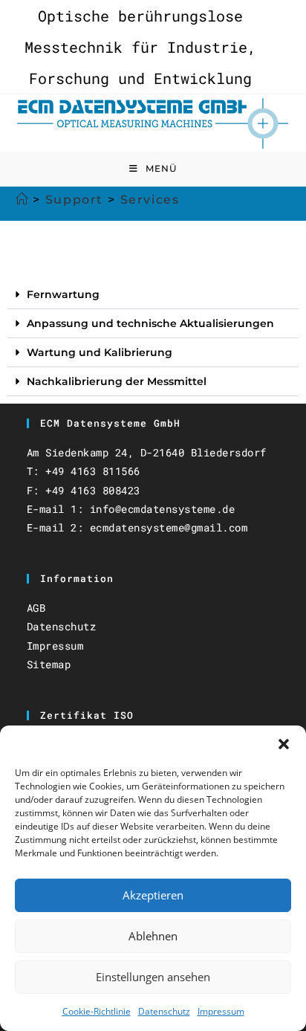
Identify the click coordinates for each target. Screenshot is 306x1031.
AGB (36, 608)
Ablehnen (153, 935)
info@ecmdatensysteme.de (162, 509)
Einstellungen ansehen (153, 976)
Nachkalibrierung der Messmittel (116, 381)
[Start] (22, 200)
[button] (283, 744)
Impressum (221, 1011)
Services (150, 200)
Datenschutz (164, 1011)
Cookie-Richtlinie (96, 1011)
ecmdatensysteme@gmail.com (169, 527)
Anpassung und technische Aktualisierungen (150, 323)
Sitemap (49, 664)
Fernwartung (63, 294)
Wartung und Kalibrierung (99, 352)
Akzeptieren (153, 895)
